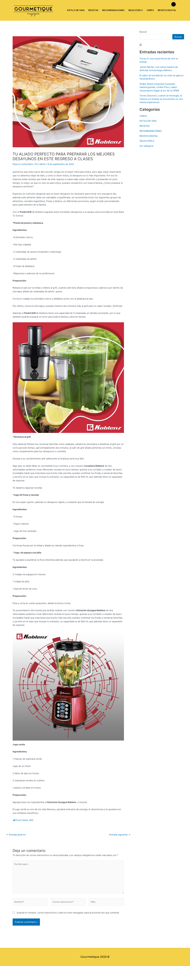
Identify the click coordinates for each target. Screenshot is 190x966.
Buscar (143, 31)
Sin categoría (146, 145)
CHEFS (150, 10)
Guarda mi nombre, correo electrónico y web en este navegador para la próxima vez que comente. (68, 912)
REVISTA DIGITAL (167, 10)
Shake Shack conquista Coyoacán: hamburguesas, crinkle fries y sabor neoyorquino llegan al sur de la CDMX (159, 87)
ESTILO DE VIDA (75, 10)
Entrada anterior (16, 834)
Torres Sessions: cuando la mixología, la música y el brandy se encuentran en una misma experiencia (161, 99)
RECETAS (93, 10)
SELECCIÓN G (135, 10)
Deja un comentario (23, 164)
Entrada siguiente (119, 834)
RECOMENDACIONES (113, 10)
